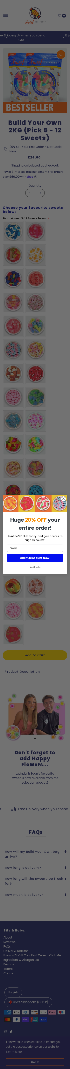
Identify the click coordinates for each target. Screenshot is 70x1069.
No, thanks (35, 567)
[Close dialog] (63, 498)
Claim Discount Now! (35, 558)
